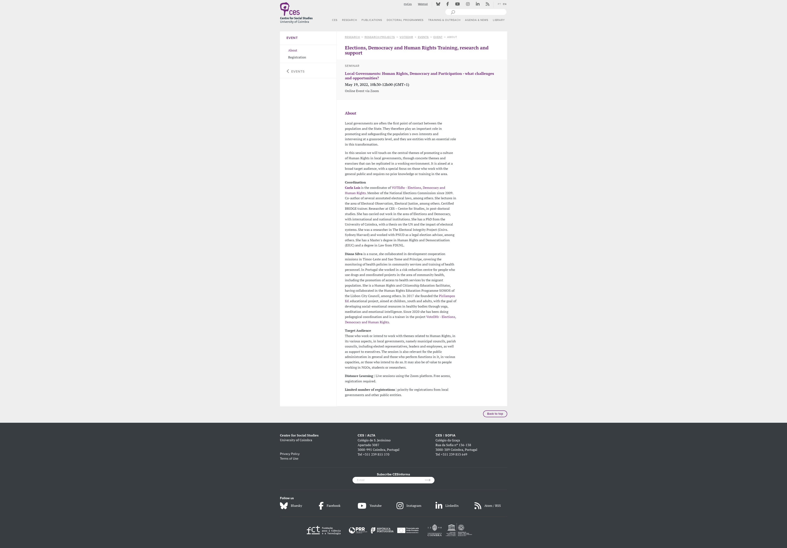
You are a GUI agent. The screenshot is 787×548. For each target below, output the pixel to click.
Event (437, 37)
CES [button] (335, 20)
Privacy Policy (290, 454)
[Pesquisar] (453, 12)
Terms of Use (289, 459)
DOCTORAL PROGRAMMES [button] (405, 20)
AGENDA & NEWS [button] (476, 20)
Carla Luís (352, 187)
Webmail (423, 4)
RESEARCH (352, 37)
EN (505, 4)
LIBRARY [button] (499, 20)
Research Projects (380, 37)
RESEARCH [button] (349, 20)
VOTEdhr (406, 37)
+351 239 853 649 (454, 454)
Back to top (495, 414)
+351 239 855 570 (376, 454)
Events (423, 37)
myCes (408, 4)
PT (499, 4)
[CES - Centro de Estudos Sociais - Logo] (296, 12)
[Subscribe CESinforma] (429, 480)
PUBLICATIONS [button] (372, 20)
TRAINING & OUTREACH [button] (444, 20)
